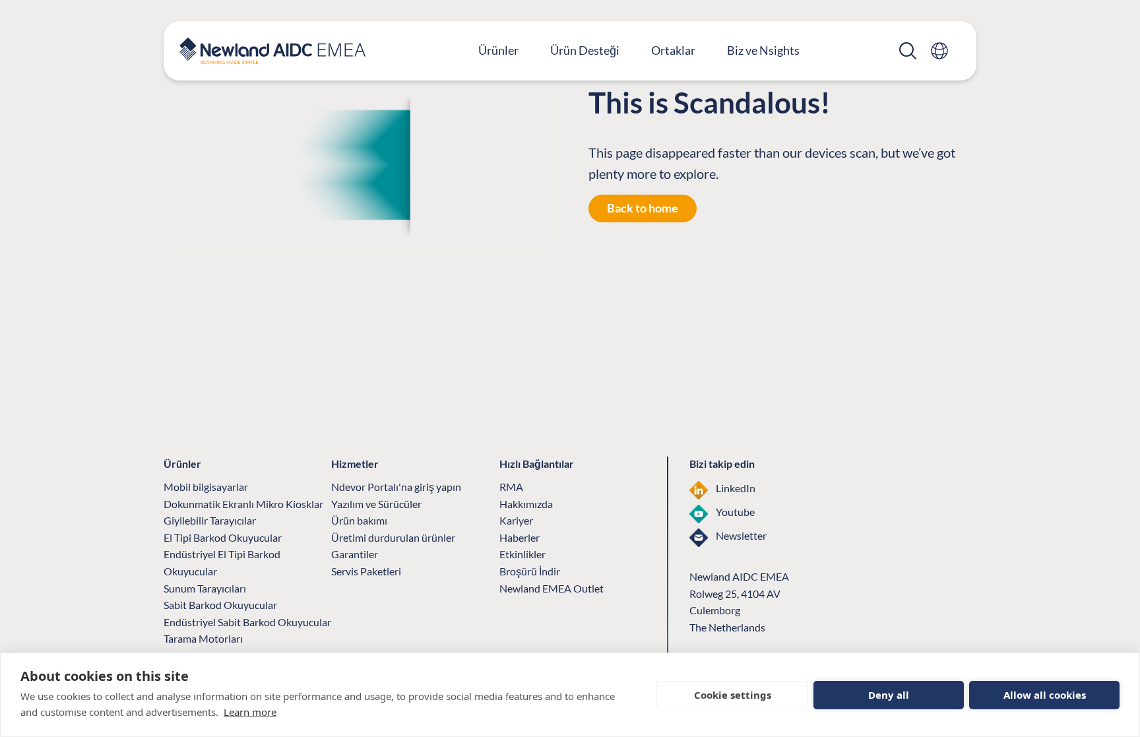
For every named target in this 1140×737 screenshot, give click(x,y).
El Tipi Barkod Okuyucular (223, 537)
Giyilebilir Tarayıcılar (210, 520)
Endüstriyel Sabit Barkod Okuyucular (247, 622)
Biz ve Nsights (763, 50)
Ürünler (498, 50)
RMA (511, 486)
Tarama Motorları (203, 638)
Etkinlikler (522, 554)
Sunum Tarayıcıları (205, 588)
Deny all (888, 694)
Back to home (642, 208)
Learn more (250, 712)
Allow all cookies (1044, 694)
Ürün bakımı (359, 520)
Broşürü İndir (529, 571)
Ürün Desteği (584, 50)
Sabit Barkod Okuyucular (220, 604)
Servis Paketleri (366, 571)
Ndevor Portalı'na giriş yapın (396, 486)
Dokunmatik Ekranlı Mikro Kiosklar (243, 503)
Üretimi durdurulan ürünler (393, 537)
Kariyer (516, 520)
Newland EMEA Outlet (551, 588)
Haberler (519, 537)
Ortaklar (673, 50)
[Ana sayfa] (272, 51)
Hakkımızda (526, 503)
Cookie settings (732, 694)
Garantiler (354, 554)
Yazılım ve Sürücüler (376, 503)
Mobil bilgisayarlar (206, 486)
